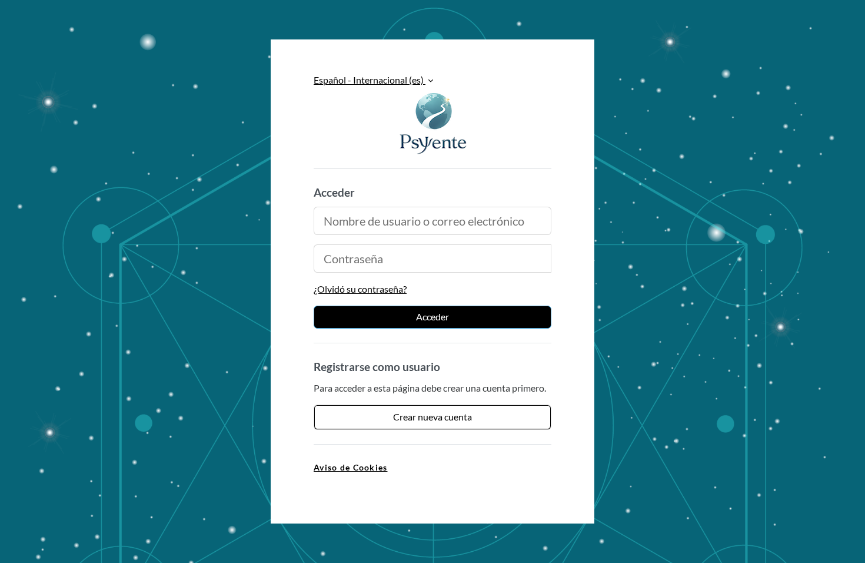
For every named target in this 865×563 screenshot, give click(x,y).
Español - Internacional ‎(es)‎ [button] (369, 79)
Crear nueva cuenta (432, 416)
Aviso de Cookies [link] (350, 467)
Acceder (432, 316)
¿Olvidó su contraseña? (360, 288)
